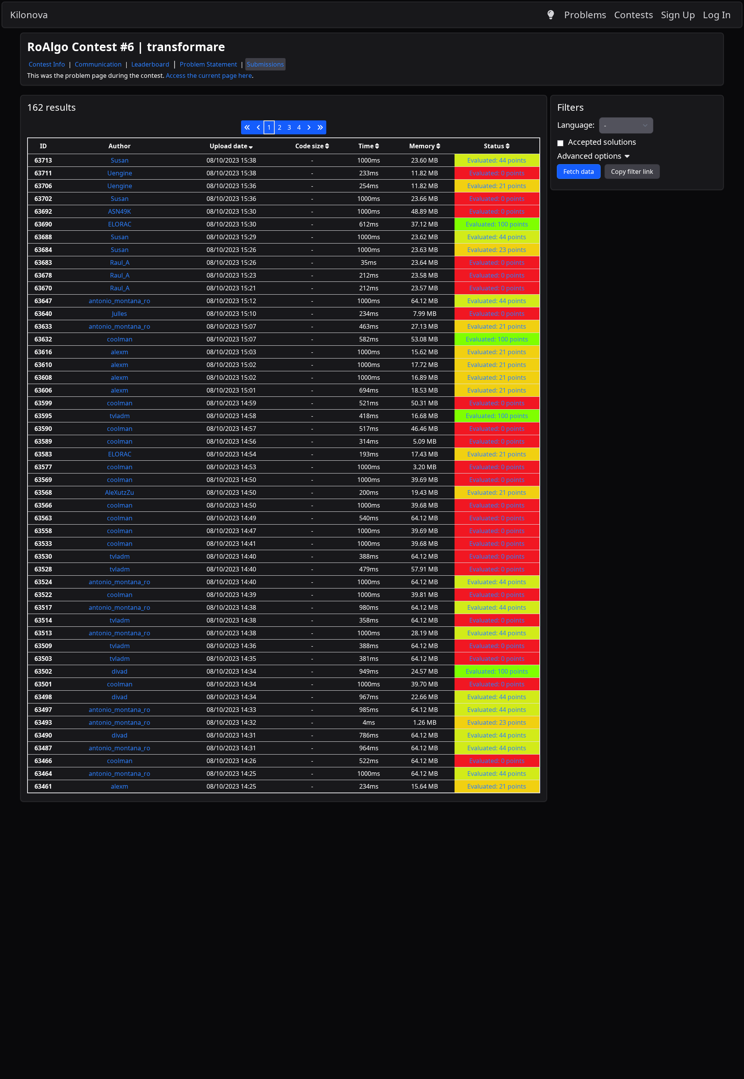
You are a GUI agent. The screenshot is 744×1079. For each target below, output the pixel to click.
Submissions (265, 64)
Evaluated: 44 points (496, 160)
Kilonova (29, 14)
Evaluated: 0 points (497, 173)
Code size (310, 146)
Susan (120, 160)
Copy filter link (632, 171)
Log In (717, 14)
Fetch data (578, 171)
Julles (119, 313)
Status (495, 146)
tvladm (120, 416)
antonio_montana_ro (119, 301)
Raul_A (119, 262)
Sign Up (678, 14)
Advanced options (589, 156)
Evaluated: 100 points (497, 224)
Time (366, 146)
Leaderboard (151, 64)
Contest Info (48, 64)
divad (119, 671)
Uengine (119, 173)
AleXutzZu (119, 492)
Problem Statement (209, 64)
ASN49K (119, 211)
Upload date (229, 146)
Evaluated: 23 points (496, 249)
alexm (119, 352)
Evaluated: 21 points (496, 186)
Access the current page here (209, 75)
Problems (585, 14)
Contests (633, 14)
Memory (422, 146)
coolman (120, 339)
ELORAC (119, 224)
